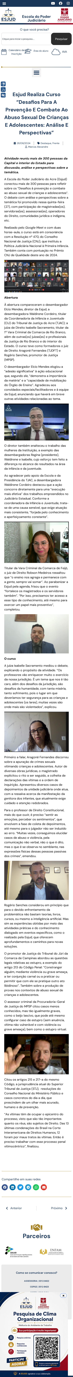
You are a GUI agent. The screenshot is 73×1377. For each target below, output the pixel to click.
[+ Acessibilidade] (3, 95)
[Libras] (3, 84)
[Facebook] (60, 3)
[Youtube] (53, 3)
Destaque (46, 143)
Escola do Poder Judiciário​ (36, 18)
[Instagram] (68, 3)
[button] (4, 3)
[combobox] (26, 39)
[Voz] (3, 89)
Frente (55, 143)
